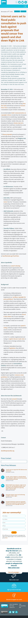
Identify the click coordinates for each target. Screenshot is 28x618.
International (23, 11)
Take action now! (14, 580)
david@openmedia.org (7, 451)
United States (17, 11)
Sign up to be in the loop (14, 590)
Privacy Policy (22, 605)
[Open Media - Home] (3, 2)
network (14, 399)
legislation (12, 348)
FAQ (20, 604)
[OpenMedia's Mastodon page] (19, 2)
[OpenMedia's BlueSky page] (22, 2)
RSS (20, 607)
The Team (12, 605)
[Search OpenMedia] (16, 2)
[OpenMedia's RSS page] (25, 2)
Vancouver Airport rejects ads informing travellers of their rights (15, 495)
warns (5, 202)
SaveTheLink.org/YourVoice (10, 256)
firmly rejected (18, 123)
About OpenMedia (14, 604)
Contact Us (12, 607)
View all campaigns (13, 572)
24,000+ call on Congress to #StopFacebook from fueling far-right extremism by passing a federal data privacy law (16, 478)
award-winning (15, 266)
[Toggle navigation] (25, 6)
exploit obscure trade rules (17, 339)
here (6, 537)
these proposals (7, 134)
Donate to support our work (14, 599)
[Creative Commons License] (4, 612)
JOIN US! (14, 532)
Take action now (13, 568)
